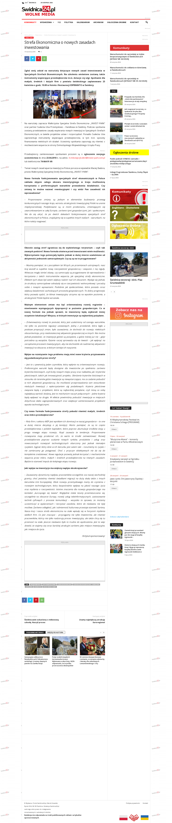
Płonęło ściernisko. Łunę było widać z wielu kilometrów (136, 125)
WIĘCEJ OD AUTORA (55, 632)
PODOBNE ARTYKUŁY (35, 632)
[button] (146, 22)
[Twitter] (32, 58)
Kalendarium (83, 22)
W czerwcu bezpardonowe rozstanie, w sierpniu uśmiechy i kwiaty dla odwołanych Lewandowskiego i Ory (92, 660)
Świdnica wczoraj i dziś (123, 247)
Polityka (68, 22)
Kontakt (134, 22)
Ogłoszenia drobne (116, 22)
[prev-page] (100, 632)
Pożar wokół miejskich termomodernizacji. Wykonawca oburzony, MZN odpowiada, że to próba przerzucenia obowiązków (63, 661)
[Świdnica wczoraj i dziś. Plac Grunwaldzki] (129, 264)
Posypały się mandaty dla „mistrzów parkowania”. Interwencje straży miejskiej (136, 99)
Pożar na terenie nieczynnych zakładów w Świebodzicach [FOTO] (134, 138)
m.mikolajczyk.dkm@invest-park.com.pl (87, 157)
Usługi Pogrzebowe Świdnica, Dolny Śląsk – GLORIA (129, 173)
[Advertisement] (64, 236)
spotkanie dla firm (49, 584)
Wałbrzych (38, 587)
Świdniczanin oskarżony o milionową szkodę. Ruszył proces (41, 621)
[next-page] (103, 632)
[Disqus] (64, 700)
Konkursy (116, 524)
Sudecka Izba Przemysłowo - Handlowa (86, 584)
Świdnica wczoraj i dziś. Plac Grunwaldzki (126, 281)
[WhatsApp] (44, 58)
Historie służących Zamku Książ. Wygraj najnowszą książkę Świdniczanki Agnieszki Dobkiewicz (135, 548)
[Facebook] (26, 58)
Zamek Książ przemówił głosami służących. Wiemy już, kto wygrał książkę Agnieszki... (135, 533)
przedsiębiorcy (36, 584)
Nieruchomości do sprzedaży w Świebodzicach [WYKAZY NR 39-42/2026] (128, 79)
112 (59, 22)
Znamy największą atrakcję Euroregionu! (92, 621)
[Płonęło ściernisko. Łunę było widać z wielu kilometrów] (116, 127)
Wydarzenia (46, 22)
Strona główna (28, 35)
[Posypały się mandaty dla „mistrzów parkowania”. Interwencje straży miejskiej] (116, 100)
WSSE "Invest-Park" (50, 587)
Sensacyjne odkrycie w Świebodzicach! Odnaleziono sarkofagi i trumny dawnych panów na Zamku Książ (36, 660)
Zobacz (114, 429)
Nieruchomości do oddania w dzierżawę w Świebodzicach (128, 68)
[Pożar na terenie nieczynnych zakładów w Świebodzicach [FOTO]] (116, 139)
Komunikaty (30, 22)
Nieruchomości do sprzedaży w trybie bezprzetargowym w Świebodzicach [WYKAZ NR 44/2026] (127, 56)
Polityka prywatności (133, 803)
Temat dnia (38, 35)
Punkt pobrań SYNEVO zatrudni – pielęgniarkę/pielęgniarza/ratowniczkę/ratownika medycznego (128, 161)
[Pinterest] (38, 58)
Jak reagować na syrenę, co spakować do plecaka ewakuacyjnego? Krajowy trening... (135, 112)
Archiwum (98, 22)
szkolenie (29, 587)
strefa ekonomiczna (64, 584)
